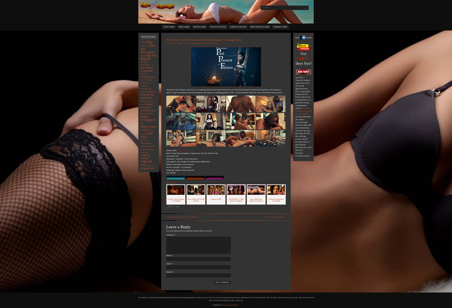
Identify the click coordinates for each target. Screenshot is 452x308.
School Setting (146, 146)
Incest (149, 104)
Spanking (149, 149)
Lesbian (145, 110)
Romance (146, 143)
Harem (144, 101)
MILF (146, 130)
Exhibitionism (148, 76)
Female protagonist (146, 87)
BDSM (143, 55)
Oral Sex (147, 135)
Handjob (146, 98)
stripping (144, 152)
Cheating (145, 64)
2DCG (143, 43)
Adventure (144, 46)
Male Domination (148, 112)
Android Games (195, 43)
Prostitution (144, 140)
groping (151, 91)
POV (148, 137)
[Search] (306, 8)
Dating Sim (144, 74)
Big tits (146, 58)
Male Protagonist (148, 119)
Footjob (143, 92)
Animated (147, 52)
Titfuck (145, 158)
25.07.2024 (172, 43)
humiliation (151, 101)
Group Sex (147, 94)
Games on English (209, 43)
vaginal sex (146, 163)
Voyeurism (147, 168)
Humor (143, 105)
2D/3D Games (183, 43)
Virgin (148, 165)
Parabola (225, 305)
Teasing (145, 155)
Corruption (147, 67)
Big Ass (151, 55)
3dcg (149, 42)
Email (169, 264)
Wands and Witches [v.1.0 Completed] (182, 217)
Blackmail (144, 62)
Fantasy (143, 80)
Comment (170, 235)
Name (169, 255)
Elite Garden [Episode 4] (275, 217)
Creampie (147, 71)
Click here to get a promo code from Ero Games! (303, 111)
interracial (146, 107)
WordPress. (235, 305)
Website (169, 272)
